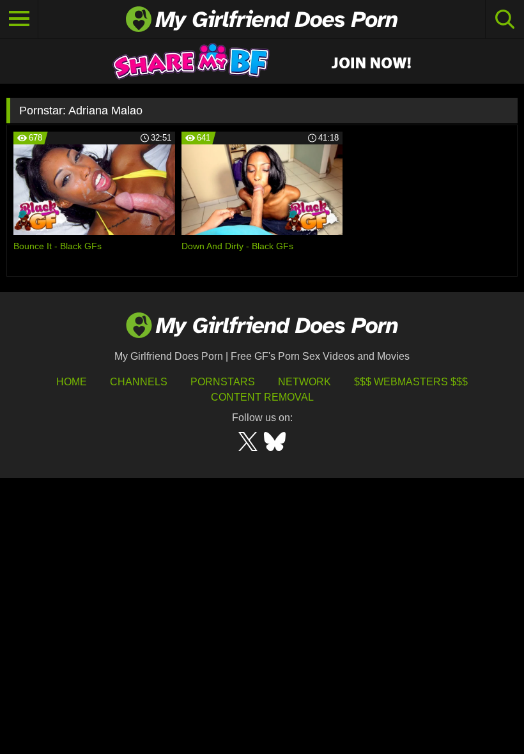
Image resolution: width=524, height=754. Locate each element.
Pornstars (222, 381)
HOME (71, 381)
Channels (138, 381)
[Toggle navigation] (19, 19)
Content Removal (262, 397)
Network (304, 381)
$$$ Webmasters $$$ (411, 381)
